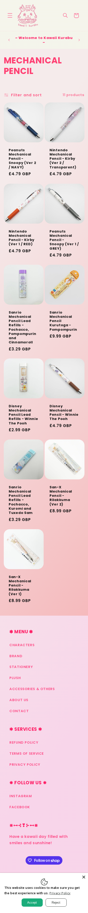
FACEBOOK (19, 807)
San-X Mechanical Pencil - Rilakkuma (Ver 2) (61, 495)
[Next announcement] (79, 40)
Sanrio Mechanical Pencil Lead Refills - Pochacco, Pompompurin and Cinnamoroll (22, 327)
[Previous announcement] (9, 40)
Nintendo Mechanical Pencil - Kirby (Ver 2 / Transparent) (63, 158)
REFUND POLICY (23, 742)
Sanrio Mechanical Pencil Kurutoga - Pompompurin (63, 321)
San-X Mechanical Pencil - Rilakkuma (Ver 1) (20, 585)
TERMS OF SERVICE (26, 753)
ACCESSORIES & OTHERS (32, 689)
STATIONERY (21, 666)
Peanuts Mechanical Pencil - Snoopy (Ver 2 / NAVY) (22, 158)
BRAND (15, 656)
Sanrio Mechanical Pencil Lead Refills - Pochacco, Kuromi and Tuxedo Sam (21, 500)
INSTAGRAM (20, 796)
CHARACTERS (21, 645)
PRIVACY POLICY (24, 764)
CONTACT (19, 711)
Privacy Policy (60, 893)
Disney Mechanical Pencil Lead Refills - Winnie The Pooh (23, 414)
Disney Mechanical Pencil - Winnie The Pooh (64, 412)
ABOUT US (18, 700)
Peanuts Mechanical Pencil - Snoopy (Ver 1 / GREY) (64, 239)
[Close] (83, 877)
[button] (9, 15)
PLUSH (15, 678)
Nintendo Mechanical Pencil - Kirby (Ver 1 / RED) (21, 237)
